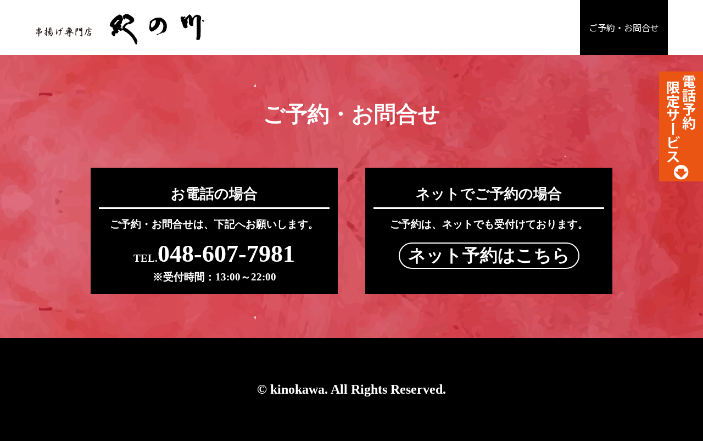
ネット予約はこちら (489, 255)
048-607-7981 (214, 253)
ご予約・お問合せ (624, 28)
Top (677, 415)
